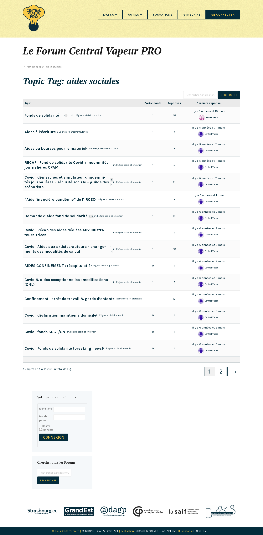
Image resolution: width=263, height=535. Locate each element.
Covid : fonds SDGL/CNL (45, 332)
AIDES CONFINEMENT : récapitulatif (57, 265)
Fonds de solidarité (41, 115)
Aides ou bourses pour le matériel (55, 148)
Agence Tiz (169, 531)
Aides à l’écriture (40, 132)
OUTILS (133, 14)
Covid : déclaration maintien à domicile (60, 315)
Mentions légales (93, 531)
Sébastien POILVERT (148, 531)
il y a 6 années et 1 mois (208, 195)
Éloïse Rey (199, 531)
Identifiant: (45, 408)
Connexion (53, 437)
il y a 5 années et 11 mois (208, 127)
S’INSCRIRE (191, 14)
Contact (112, 531)
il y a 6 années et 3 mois (208, 294)
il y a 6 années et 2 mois (208, 211)
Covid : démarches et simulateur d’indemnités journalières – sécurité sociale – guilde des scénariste (66, 182)
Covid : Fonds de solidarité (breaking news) (63, 348)
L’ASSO (108, 14)
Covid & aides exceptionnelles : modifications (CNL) (66, 282)
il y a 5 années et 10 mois (208, 111)
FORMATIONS (163, 14)
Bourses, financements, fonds (73, 132)
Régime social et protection (88, 115)
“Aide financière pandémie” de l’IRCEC (59, 199)
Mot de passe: (43, 418)
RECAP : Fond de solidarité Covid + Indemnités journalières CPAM (66, 165)
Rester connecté (47, 427)
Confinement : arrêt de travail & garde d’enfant (68, 299)
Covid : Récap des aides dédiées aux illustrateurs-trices (65, 232)
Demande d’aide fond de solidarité (56, 216)
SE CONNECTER (223, 14)
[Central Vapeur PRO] (34, 30)
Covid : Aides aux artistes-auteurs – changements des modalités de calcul (65, 249)
